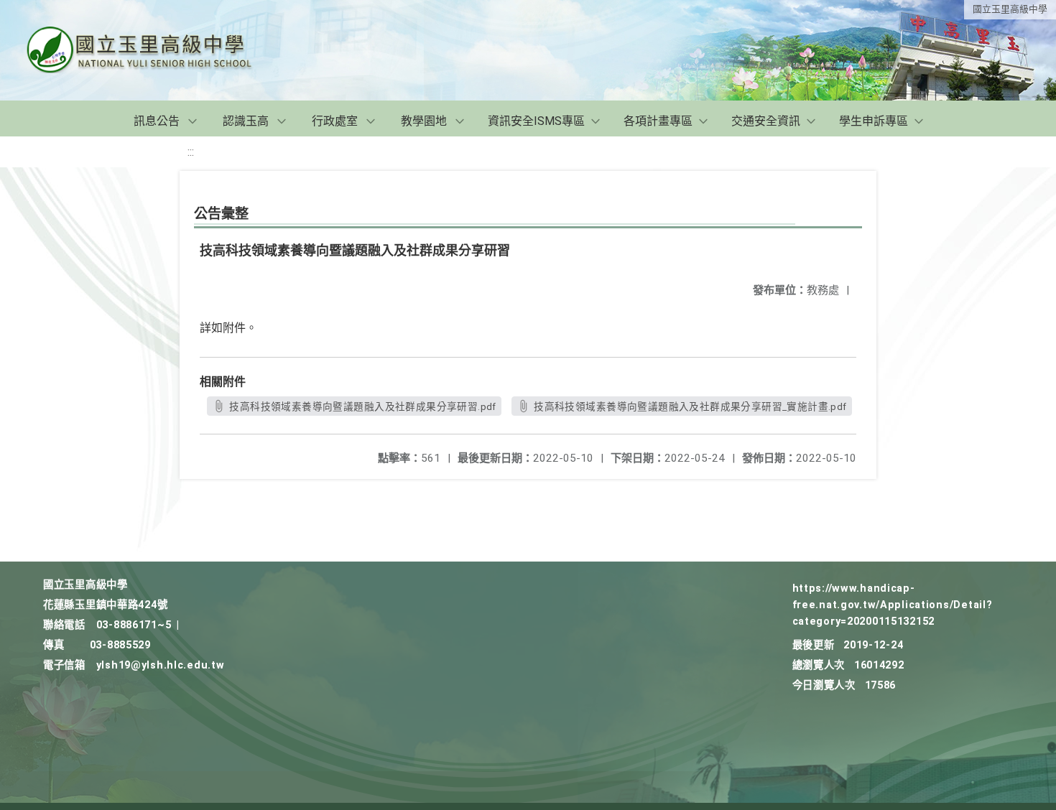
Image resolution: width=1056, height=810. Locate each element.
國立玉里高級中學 (1010, 9)
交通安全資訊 (765, 121)
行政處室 (335, 121)
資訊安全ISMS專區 (536, 121)
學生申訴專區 (873, 121)
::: (190, 152)
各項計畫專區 (658, 121)
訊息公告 (157, 121)
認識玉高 (246, 121)
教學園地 (424, 121)
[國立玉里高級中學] (157, 50)
